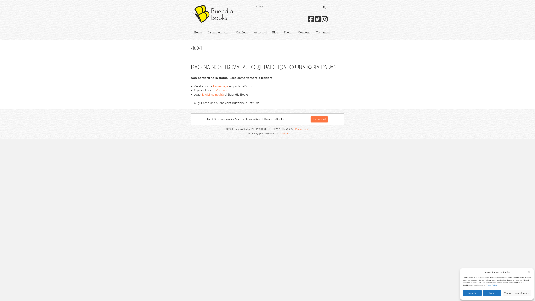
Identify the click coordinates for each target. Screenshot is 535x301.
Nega (492, 293)
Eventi (288, 32)
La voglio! (319, 119)
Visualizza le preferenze (516, 293)
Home (198, 32)
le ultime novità (213, 94)
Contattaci (323, 32)
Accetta (472, 293)
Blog (275, 32)
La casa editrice (218, 32)
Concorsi (304, 32)
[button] (529, 272)
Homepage (220, 86)
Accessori (260, 32)
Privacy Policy (491, 285)
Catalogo (242, 32)
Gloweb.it (283, 133)
